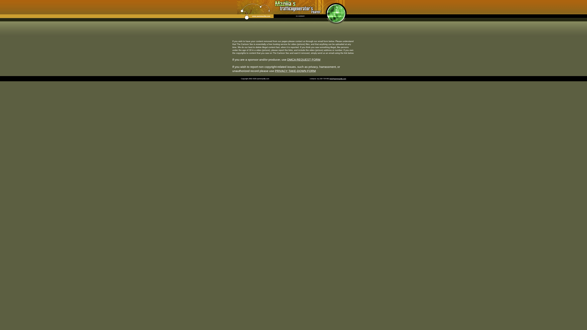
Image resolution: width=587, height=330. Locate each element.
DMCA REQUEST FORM (303, 59)
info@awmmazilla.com (338, 79)
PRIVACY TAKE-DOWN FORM (295, 71)
